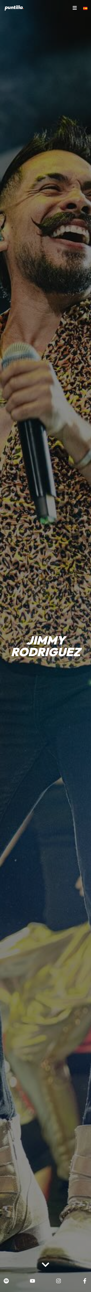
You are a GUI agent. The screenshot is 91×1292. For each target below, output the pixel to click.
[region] (45, 1258)
